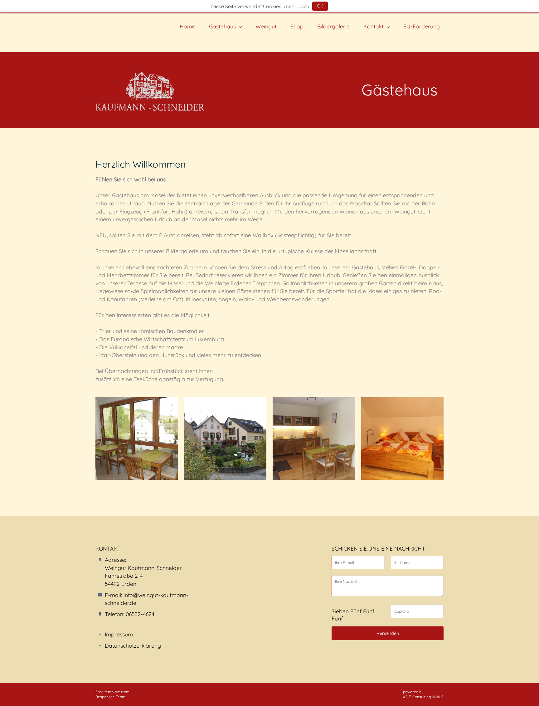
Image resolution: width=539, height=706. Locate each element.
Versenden (387, 633)
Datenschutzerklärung (133, 645)
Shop (296, 26)
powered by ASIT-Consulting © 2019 (423, 694)
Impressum (119, 634)
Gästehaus (222, 26)
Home (187, 26)
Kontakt (373, 26)
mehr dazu (296, 6)
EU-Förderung (421, 26)
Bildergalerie (333, 26)
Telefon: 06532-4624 (129, 613)
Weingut (266, 26)
